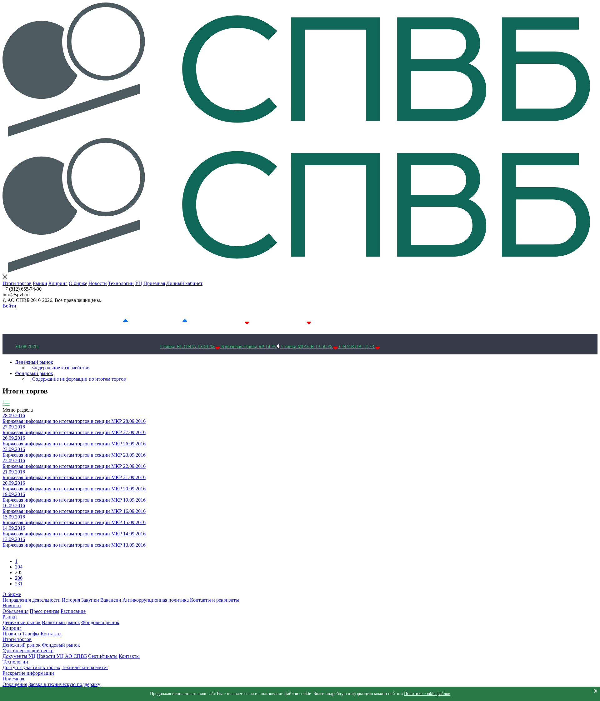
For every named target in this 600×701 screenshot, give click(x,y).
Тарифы (30, 633)
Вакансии (110, 600)
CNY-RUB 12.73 (357, 346)
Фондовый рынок (34, 373)
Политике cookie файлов (427, 693)
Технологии (121, 283)
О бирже (78, 283)
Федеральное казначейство (60, 367)
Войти (9, 305)
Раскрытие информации (28, 673)
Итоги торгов (17, 283)
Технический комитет (85, 667)
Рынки (40, 283)
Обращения (14, 684)
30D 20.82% (293, 321)
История (71, 600)
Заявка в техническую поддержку (64, 684)
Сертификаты (103, 656)
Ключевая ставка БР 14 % (249, 346)
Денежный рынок (34, 362)
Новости (97, 283)
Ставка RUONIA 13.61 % (187, 346)
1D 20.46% (110, 321)
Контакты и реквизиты (214, 600)
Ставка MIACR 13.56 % (307, 346)
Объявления (15, 611)
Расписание (73, 611)
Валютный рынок (61, 622)
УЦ (138, 283)
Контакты (51, 633)
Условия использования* (366, 321)
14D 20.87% (231, 321)
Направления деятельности (31, 600)
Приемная (154, 283)
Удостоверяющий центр (27, 650)
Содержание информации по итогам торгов (79, 379)
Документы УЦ (19, 656)
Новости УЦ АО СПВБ (62, 656)
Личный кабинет (184, 283)
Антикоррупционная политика (155, 600)
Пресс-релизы (44, 611)
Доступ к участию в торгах (31, 667)
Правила (11, 633)
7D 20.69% (170, 321)
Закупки (90, 600)
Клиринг (58, 283)
